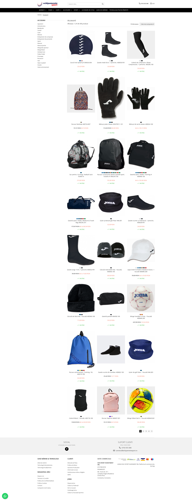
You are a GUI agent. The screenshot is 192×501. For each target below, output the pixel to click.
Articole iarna (41, 26)
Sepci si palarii (42, 63)
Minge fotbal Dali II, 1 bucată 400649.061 (141, 418)
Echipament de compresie (45, 37)
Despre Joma (71, 483)
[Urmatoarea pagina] (151, 431)
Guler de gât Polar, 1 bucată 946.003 (141, 372)
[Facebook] (66, 449)
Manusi (40, 43)
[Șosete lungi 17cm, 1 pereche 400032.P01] (81, 250)
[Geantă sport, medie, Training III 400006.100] (141, 154)
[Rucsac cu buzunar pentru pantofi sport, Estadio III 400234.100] (111, 154)
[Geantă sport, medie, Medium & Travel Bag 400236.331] (81, 203)
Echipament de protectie (45, 39)
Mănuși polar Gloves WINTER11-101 (111, 124)
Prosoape (40, 56)
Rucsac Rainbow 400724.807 (81, 124)
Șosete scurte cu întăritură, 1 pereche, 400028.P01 (141, 221)
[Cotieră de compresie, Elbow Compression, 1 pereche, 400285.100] (141, 45)
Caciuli (39, 30)
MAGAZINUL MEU (44, 472)
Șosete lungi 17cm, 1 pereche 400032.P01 (81, 270)
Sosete (40, 65)
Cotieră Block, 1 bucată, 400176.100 (81, 418)
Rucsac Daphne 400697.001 (111, 418)
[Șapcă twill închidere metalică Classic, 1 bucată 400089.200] (141, 250)
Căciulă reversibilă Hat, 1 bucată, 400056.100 (111, 271)
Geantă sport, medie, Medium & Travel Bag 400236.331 (81, 221)
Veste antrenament (43, 67)
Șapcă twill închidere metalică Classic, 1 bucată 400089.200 (141, 271)
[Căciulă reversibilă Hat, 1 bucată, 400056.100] (111, 250)
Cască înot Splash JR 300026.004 (81, 63)
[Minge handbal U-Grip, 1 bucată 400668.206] (141, 298)
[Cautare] (102, 4)
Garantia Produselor (74, 467)
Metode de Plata (72, 463)
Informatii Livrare (73, 470)
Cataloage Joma (72, 490)
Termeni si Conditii (43, 478)
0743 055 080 (126, 448)
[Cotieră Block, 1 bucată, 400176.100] (81, 400)
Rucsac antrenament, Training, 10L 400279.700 (81, 373)
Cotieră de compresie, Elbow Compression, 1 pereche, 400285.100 (141, 63)
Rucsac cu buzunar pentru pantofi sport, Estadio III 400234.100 (111, 175)
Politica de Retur (72, 465)
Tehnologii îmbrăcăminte (45, 465)
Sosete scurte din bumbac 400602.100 (111, 372)
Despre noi (41, 476)
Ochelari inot (41, 52)
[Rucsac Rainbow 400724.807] (81, 99)
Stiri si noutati (72, 488)
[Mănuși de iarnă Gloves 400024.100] (141, 98)
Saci (39, 60)
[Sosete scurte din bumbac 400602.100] (111, 349)
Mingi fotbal (41, 50)
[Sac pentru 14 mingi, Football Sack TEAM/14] (81, 154)
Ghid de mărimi (102, 10)
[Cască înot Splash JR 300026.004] (81, 45)
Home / (40, 15)
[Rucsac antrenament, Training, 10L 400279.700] (81, 349)
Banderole (41, 28)
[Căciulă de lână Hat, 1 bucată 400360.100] (81, 298)
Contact (40, 485)
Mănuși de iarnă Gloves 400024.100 (141, 124)
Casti (39, 32)
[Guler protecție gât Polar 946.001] (111, 203)
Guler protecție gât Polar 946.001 (111, 221)
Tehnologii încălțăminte (118, 10)
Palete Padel (41, 54)
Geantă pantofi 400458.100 (111, 316)
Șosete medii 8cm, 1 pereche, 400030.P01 (111, 63)
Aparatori (40, 24)
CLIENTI (70, 459)
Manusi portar (42, 45)
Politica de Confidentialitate (46, 481)
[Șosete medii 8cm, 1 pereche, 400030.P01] (111, 45)
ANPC (69, 475)
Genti (39, 41)
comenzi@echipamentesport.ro (126, 451)
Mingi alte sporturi (43, 48)
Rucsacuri (40, 58)
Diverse (40, 35)
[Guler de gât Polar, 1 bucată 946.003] (141, 349)
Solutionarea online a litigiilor (76, 472)
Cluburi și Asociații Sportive (76, 492)
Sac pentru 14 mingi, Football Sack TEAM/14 (81, 175)
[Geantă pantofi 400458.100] (111, 298)
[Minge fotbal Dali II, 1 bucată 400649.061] (141, 400)
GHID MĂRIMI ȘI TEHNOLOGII (48, 459)
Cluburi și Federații (73, 485)
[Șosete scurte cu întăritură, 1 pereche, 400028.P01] (141, 202)
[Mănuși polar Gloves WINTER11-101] (111, 98)
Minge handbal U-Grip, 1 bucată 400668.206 (141, 317)
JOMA (70, 479)
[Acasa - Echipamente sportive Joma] (48, 4)
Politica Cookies (42, 483)
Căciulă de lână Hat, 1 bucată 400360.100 (81, 316)
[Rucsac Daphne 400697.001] (111, 400)
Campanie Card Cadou (44, 488)
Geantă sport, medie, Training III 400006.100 (141, 175)
